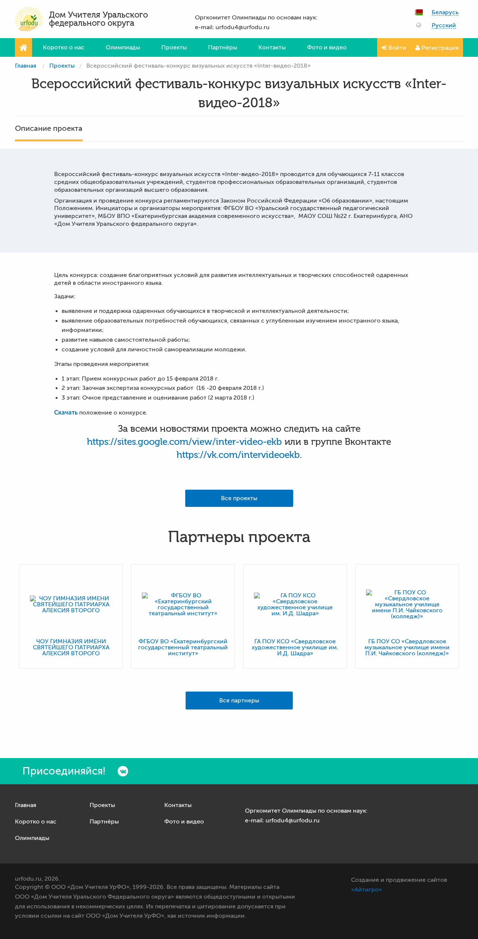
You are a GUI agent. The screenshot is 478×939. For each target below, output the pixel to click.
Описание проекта (49, 128)
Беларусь (445, 12)
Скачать (66, 412)
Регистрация (439, 47)
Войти (396, 47)
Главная (25, 65)
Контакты (272, 47)
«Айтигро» (366, 889)
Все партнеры (239, 700)
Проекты (174, 47)
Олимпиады (123, 47)
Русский (444, 25)
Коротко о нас (63, 47)
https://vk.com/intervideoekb (238, 455)
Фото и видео (327, 47)
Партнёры (222, 47)
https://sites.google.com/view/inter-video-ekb (184, 442)
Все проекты (239, 498)
